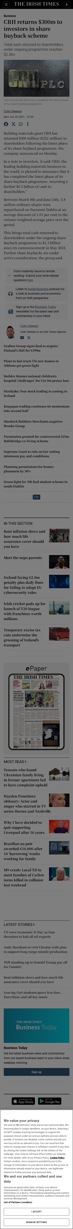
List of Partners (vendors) (18, 1202)
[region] (36, 1169)
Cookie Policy (57, 1157)
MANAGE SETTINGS (36, 1222)
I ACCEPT (36, 1211)
